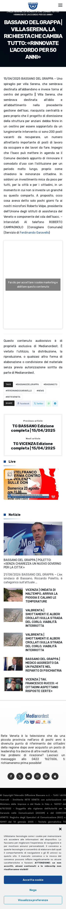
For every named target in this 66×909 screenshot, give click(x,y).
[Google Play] (46, 776)
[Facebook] (11, 776)
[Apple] (55, 776)
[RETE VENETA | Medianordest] (33, 2)
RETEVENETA (13, 397)
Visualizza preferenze (33, 900)
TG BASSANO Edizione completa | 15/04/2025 (33, 426)
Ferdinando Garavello (34, 232)
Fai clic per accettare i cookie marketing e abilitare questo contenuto (33, 284)
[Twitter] (19, 776)
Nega (33, 890)
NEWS (41, 391)
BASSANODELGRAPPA (28, 384)
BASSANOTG (51, 384)
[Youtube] (28, 776)
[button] (60, 829)
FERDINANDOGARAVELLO (19, 391)
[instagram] (37, 776)
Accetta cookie (33, 880)
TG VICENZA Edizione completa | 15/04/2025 (33, 443)
